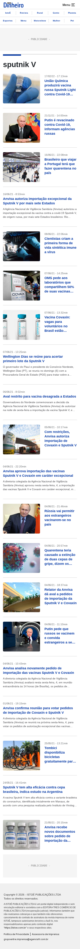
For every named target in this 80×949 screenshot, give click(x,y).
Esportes (8, 21)
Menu (23, 21)
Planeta (72, 13)
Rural (40, 13)
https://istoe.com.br (15, 927)
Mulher (56, 21)
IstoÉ (8, 13)
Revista (24, 13)
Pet (72, 21)
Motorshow (40, 21)
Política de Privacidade (16, 934)
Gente (56, 13)
